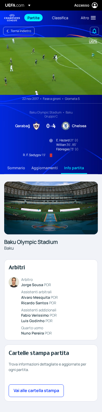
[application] (51, 66)
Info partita (74, 168)
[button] (87, 18)
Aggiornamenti (44, 168)
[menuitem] (35, 18)
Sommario (16, 168)
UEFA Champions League (12, 17)
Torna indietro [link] (21, 31)
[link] (33, 18)
